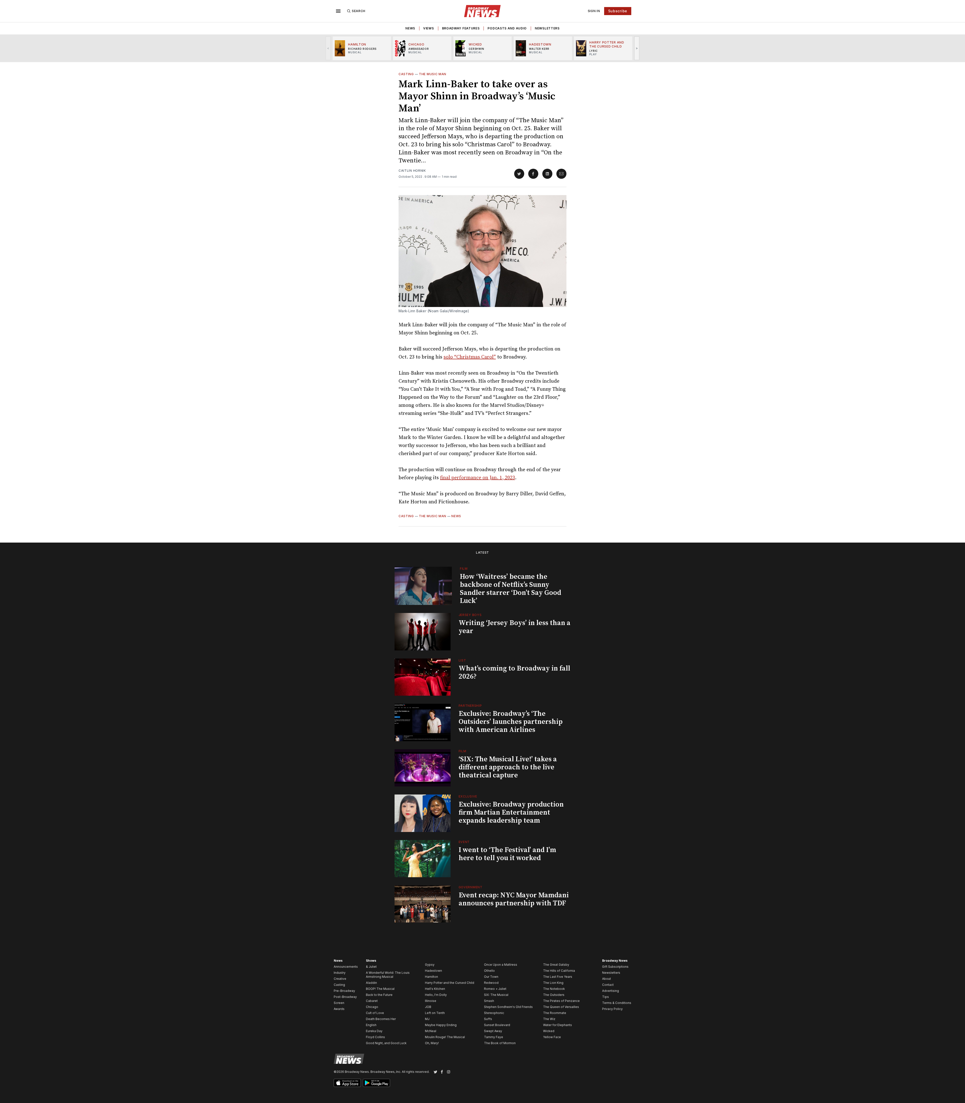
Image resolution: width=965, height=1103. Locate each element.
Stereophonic (494, 1013)
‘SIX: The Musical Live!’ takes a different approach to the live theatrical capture (508, 767)
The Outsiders (553, 995)
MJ (427, 1019)
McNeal (430, 1031)
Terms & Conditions (616, 1003)
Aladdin (371, 983)
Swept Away (493, 1031)
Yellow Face (552, 1037)
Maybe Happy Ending (441, 1025)
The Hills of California (559, 971)
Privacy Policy (612, 1009)
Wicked (548, 1031)
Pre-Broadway (344, 991)
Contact (608, 985)
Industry (340, 973)
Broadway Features (461, 28)
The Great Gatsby (556, 964)
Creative (340, 979)
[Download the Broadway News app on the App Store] (347, 1083)
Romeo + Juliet (495, 989)
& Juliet (371, 966)
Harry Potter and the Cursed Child (449, 983)
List (462, 660)
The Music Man (432, 74)
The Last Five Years (557, 977)
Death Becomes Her (381, 1019)
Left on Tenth (435, 1013)
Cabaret (372, 1001)
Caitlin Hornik (412, 170)
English (371, 1025)
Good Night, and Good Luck (386, 1043)
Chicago (372, 1007)
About (606, 979)
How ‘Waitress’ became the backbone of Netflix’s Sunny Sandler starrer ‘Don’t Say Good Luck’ (510, 588)
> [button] (637, 48)
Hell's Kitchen (435, 989)
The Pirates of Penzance (561, 1001)
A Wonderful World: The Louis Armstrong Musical (388, 975)
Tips (605, 997)
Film (464, 568)
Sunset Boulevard (497, 1025)
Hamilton (431, 977)
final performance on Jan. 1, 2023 (477, 478)
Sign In (594, 11)
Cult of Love (375, 1013)
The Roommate (554, 1013)
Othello (489, 971)
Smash (489, 1001)
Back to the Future (379, 995)
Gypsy (430, 964)
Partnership (470, 706)
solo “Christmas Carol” (470, 357)
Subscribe (617, 11)
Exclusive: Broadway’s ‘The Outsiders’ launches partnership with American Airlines (511, 721)
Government (470, 887)
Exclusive (468, 796)
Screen (339, 1003)
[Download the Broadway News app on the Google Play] (376, 1083)
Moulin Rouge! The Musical (445, 1037)
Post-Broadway (345, 997)
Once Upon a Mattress (500, 964)
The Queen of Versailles (561, 1007)
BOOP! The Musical (380, 989)
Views (428, 28)
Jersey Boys (470, 615)
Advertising (610, 991)
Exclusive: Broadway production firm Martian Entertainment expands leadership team (511, 812)
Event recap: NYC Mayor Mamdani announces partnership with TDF (514, 899)
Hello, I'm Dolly (436, 995)
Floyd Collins (375, 1037)
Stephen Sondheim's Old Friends (508, 1007)
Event (464, 842)
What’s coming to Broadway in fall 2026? (514, 672)
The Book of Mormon (500, 1043)
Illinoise (430, 1001)
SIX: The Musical (496, 995)
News (410, 28)
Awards (339, 1009)
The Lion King (553, 983)
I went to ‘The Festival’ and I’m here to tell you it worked (507, 854)
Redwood (491, 983)
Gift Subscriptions (615, 966)
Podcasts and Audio (507, 28)
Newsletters (547, 28)
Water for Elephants (557, 1025)
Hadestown (433, 971)
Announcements (346, 966)
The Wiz (549, 1019)
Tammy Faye (493, 1037)
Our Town (491, 977)
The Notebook (554, 989)
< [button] (328, 48)
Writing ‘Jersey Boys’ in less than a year (514, 627)
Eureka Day (374, 1031)
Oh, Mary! (432, 1043)
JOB (428, 1007)
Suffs (488, 1019)
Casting (406, 74)
